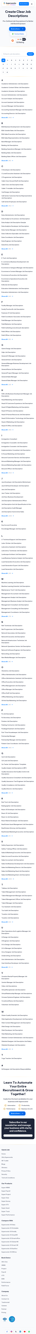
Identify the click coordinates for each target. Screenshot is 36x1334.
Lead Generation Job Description (13, 569)
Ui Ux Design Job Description (11, 944)
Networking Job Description (11, 654)
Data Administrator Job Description (13, 215)
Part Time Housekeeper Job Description (15, 732)
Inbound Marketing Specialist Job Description (16, 465)
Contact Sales (19, 34)
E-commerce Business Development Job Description (15, 263)
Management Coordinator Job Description (16, 612)
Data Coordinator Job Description (13, 237)
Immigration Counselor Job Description (14, 446)
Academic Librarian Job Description (13, 91)
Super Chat (5, 1211)
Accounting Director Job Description (14, 113)
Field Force (5, 1299)
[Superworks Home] (9, 5)
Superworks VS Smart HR (10, 1258)
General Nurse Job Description (12, 369)
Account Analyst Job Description (12, 98)
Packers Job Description (10, 721)
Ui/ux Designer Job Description (12, 952)
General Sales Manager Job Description (15, 380)
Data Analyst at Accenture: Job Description (16, 219)
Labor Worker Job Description (11, 543)
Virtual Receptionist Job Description (13, 990)
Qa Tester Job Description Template (14, 764)
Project (4, 1282)
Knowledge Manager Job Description (14, 529)
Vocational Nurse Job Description (13, 1001)
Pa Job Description (8, 714)
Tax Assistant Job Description (11, 907)
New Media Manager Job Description (14, 657)
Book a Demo (24, 4)
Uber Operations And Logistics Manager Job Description (16, 932)
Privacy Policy (6, 1184)
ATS (3, 1289)
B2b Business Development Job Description (16, 127)
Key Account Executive (9, 525)
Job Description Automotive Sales (13, 512)
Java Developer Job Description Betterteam (16, 482)
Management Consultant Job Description (15, 605)
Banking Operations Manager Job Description (16, 149)
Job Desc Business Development (12, 497)
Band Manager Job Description (12, 142)
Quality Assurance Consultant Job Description (17, 778)
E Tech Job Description (9, 258)
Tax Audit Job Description (10, 910)
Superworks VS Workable (10, 1241)
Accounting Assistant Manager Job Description (17, 110)
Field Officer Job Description (11, 331)
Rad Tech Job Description (10, 802)
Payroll (4, 1285)
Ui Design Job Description (10, 937)
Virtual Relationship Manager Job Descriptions (17, 993)
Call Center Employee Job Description (14, 202)
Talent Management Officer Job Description (16, 899)
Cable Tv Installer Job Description (13, 188)
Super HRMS (6, 1201)
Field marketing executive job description (15, 328)
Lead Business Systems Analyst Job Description (17, 558)
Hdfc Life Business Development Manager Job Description (17, 395)
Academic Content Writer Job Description (15, 87)
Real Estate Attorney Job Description (14, 828)
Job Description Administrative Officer (14, 501)
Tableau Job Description (10, 888)
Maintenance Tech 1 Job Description (14, 590)
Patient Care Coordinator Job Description (15, 743)
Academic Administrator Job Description (15, 84)
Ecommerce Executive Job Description (15, 275)
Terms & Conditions (8, 1191)
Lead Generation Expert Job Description (15, 565)
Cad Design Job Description (11, 192)
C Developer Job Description (11, 170)
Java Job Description (8, 489)
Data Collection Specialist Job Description (15, 234)
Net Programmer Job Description (13, 629)
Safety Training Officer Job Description (14, 849)
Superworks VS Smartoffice (11, 1252)
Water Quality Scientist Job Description (15, 1015)
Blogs (3, 1177)
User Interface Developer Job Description (15, 963)
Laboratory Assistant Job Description (14, 547)
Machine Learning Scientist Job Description (16, 586)
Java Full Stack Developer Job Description (15, 486)
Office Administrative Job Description (14, 674)
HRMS (4, 1279)
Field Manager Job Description (12, 320)
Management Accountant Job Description (15, 594)
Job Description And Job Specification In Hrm (16, 504)
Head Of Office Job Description (12, 426)
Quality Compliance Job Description (13, 785)
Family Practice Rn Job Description (13, 309)
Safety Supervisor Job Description (13, 845)
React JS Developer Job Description (13, 809)
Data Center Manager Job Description (14, 230)
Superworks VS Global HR (10, 1255)
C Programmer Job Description (12, 177)
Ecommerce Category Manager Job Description (17, 268)
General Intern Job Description (12, 360)
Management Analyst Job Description (14, 597)
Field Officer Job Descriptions (11, 335)
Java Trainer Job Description (11, 493)
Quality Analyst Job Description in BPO (14, 768)
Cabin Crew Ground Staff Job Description (15, 181)
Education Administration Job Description (15, 288)
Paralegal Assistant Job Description (13, 729)
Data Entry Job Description (10, 245)
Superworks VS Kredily (9, 1245)
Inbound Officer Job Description (12, 469)
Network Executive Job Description (13, 637)
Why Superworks (7, 1171)
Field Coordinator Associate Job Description (16, 317)
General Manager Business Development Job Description (16, 364)
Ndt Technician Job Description (12, 625)
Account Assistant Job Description (13, 102)
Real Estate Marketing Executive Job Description (18, 832)
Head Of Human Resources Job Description (16, 414)
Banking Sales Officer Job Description (14, 156)
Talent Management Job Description (14, 892)
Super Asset (6, 1221)
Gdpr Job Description (9, 352)
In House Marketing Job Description (13, 454)
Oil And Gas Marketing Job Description (14, 700)
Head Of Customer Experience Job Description (17, 403)
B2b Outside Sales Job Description (13, 130)
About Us (5, 1309)
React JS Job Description (10, 813)
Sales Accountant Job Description (13, 860)
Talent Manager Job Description (12, 903)
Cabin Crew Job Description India (12, 185)
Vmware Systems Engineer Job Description (16, 997)
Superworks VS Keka (8, 1238)
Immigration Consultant (9, 439)
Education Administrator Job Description (15, 292)
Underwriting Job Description (11, 956)
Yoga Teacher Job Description (12, 1058)
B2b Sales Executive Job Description (14, 134)
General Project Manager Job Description (15, 373)
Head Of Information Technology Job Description (18, 418)
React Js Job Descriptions (10, 817)
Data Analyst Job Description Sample (14, 222)
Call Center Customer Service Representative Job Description (17, 197)
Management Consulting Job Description (15, 608)
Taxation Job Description (10, 914)
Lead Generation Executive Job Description (16, 562)
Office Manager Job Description (12, 689)
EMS (3, 1292)
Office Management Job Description (14, 686)
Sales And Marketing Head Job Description (16, 871)
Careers (4, 1319)
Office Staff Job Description (11, 693)
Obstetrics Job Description (10, 671)
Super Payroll (6, 1204)
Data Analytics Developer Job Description (15, 226)
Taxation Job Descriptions (10, 918)
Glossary (4, 1181)
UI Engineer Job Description (11, 941)
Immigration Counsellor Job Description (15, 443)
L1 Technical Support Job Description (14, 539)
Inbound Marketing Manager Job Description (16, 461)
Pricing (4, 1326)
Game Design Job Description (11, 348)
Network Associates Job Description (14, 633)
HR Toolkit (5, 1174)
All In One (5, 1275)
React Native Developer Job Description (15, 821)
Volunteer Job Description (10, 1005)
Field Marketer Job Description (12, 324)
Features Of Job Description (11, 313)
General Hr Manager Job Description (14, 356)
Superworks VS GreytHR (10, 1248)
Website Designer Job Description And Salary (17, 1041)
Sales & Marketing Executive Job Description (16, 852)
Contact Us (5, 1312)
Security (4, 1188)
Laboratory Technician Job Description (14, 551)
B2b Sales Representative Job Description (16, 138)
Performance (6, 1296)
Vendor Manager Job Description (12, 982)
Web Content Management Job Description (16, 1023)
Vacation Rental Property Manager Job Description (14, 978)
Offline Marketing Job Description (13, 697)
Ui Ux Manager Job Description (12, 948)
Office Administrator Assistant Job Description (17, 678)
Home (4, 1167)
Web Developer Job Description (12, 1030)
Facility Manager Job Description (12, 305)
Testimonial (5, 1316)
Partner (4, 1322)
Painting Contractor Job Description (13, 725)
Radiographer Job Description (11, 806)
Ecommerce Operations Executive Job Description (14, 280)
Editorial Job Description (10, 285)
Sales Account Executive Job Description (15, 856)
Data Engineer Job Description (12, 241)
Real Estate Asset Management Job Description (17, 824)
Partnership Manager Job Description (14, 740)
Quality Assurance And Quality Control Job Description (15, 773)
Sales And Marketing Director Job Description (17, 867)
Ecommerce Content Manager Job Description (17, 271)
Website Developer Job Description (13, 1045)
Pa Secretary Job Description (11, 717)
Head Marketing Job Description (12, 400)
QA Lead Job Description (10, 760)
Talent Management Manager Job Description (17, 895)
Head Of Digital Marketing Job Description (15, 407)
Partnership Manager (8, 736)
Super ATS (5, 1218)
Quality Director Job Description (12, 789)
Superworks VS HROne (9, 1265)
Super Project (6, 1208)
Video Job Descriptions (9, 986)
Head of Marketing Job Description (13, 422)
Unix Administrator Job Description (13, 959)
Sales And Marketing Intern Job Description (16, 875)
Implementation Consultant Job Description (16, 450)
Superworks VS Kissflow (9, 1262)
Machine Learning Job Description (13, 582)
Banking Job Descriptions (10, 145)
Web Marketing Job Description (12, 1034)
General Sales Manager (9, 377)
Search (30, 54)
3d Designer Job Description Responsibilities (16, 1069)
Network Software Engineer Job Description (16, 650)
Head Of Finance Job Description (12, 411)
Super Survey (6, 1215)
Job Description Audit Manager (12, 508)
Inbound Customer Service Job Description (16, 457)
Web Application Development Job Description (17, 1019)
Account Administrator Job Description (14, 95)
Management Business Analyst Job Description (17, 601)
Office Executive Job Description (12, 682)
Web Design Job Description (11, 1026)
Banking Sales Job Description (11, 153)
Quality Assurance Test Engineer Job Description (18, 781)
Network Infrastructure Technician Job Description (14, 642)
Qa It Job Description (8, 757)
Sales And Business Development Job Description (18, 864)
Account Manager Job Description (13, 106)
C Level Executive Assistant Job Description (16, 173)
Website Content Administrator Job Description (17, 1038)
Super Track (6, 1225)
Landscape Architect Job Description (14, 554)
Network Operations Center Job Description (16, 646)
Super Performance (8, 1228)
